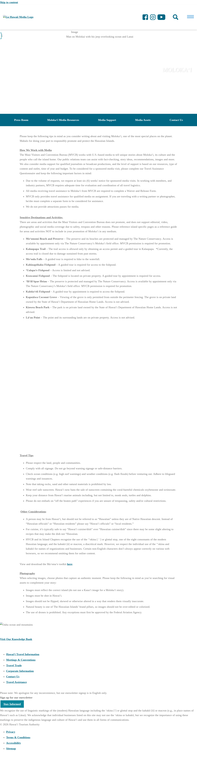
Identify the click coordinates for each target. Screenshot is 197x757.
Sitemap (11, 748)
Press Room (21, 120)
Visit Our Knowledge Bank (16, 639)
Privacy (10, 731)
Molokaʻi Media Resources (63, 120)
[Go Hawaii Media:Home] (18, 17)
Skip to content (9, 2)
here (69, 564)
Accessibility (13, 742)
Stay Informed (12, 704)
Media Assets (143, 120)
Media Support (107, 120)
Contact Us (176, 120)
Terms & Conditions (18, 737)
